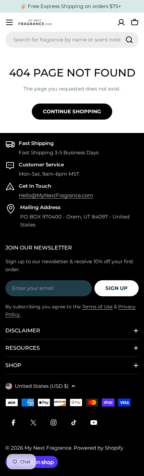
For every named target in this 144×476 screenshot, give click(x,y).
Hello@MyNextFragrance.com (56, 195)
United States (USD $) (42, 386)
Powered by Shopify (98, 448)
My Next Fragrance (47, 448)
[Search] (129, 40)
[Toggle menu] (9, 22)
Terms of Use (97, 307)
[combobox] (72, 40)
